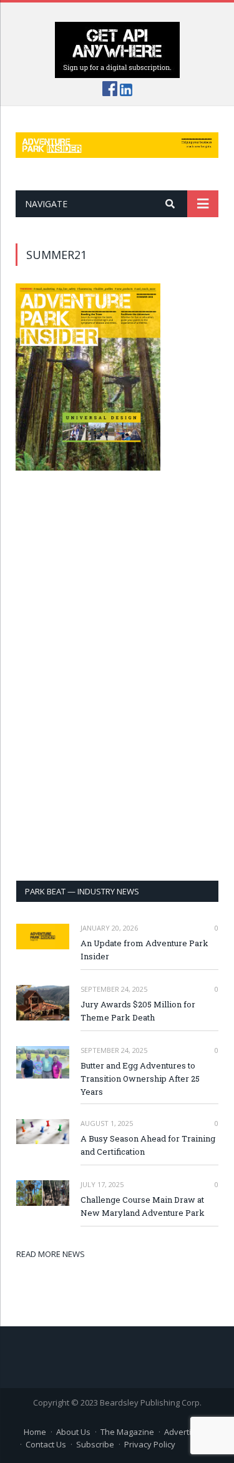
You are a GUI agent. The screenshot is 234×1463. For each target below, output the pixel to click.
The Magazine (127, 1431)
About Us (73, 1431)
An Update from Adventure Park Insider (144, 949)
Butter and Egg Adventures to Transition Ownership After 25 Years (140, 1078)
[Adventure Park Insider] (117, 142)
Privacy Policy (149, 1444)
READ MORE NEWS (50, 1254)
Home (35, 1431)
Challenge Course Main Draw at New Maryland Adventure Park (142, 1206)
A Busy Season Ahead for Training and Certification (147, 1145)
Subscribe (95, 1444)
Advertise (182, 1431)
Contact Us (46, 1444)
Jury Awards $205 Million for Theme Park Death (137, 1011)
